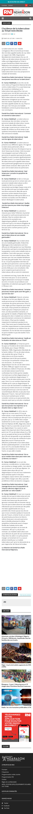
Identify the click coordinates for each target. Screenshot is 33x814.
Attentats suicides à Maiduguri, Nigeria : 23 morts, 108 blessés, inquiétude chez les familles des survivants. (16, 638)
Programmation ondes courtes (11, 774)
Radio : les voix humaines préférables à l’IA (16, 707)
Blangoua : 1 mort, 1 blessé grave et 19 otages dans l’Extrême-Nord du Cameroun (16, 685)
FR (26, 5)
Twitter (6, 803)
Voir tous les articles (25, 595)
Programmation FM (8, 777)
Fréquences (5, 772)
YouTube (6, 808)
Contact (10, 5)
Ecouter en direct (17, 2)
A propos (4, 5)
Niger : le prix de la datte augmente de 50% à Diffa (16, 666)
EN (30, 5)
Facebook (6, 806)
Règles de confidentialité (9, 782)
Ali (14, 34)
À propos (4, 769)
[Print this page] (19, 43)
